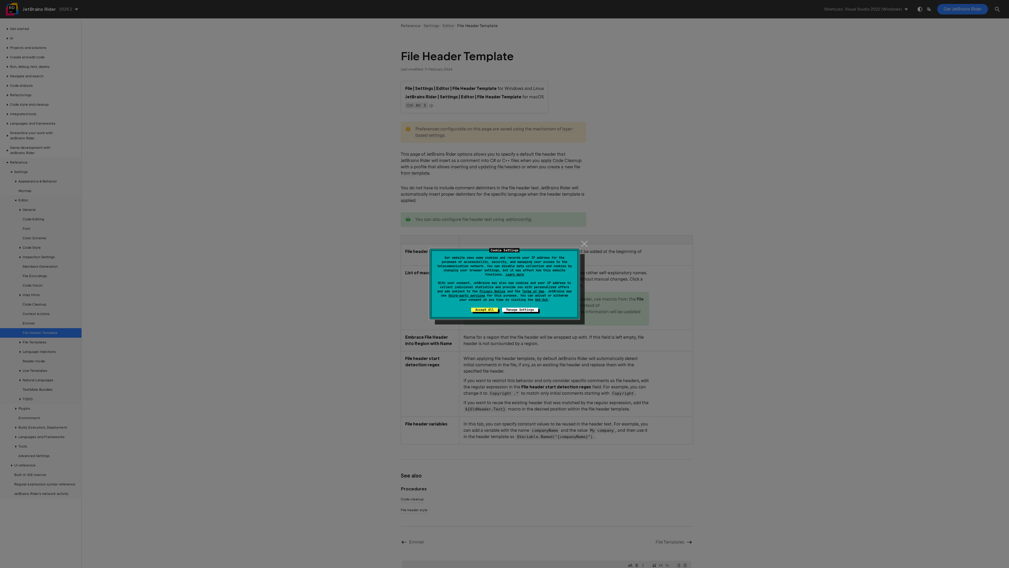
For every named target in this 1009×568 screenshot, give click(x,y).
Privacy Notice (492, 291)
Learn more (515, 274)
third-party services (466, 295)
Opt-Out (541, 300)
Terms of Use (533, 291)
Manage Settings (520, 310)
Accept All (484, 310)
